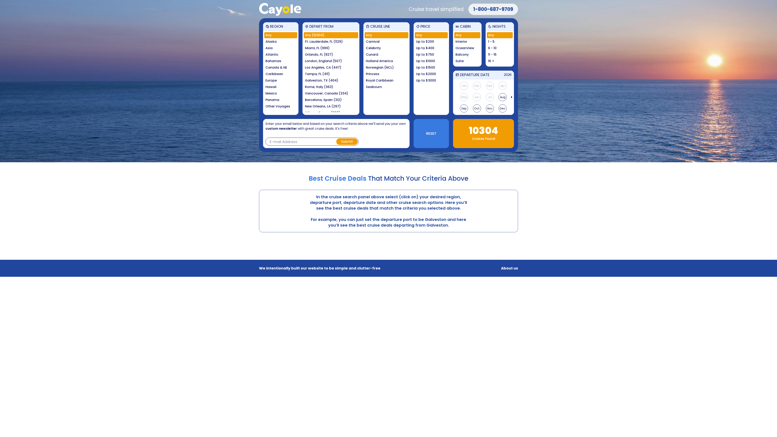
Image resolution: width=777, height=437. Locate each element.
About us (509, 268)
